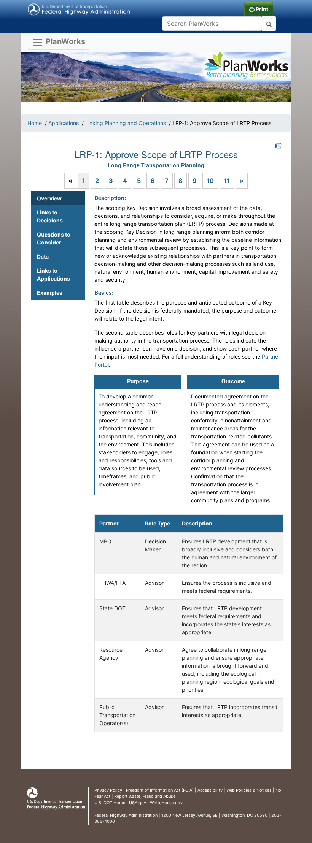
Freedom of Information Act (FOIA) (160, 790)
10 (210, 180)
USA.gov (137, 802)
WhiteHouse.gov (166, 802)
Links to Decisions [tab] (50, 216)
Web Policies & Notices (249, 790)
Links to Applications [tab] (53, 274)
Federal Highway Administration (126, 815)
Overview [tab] (49, 198)
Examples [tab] (49, 292)
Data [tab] (43, 256)
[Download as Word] (278, 146)
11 (227, 180)
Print (261, 9)
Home (34, 123)
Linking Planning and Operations (125, 123)
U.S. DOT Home (109, 802)
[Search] (268, 23)
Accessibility (210, 790)
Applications (63, 123)
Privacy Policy (108, 790)
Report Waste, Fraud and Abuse (144, 796)
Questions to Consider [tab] (53, 238)
